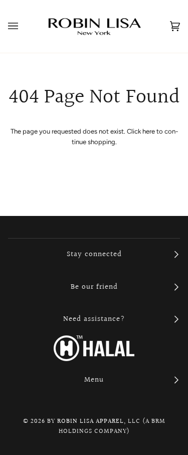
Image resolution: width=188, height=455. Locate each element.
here (148, 131)
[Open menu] (23, 26)
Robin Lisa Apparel (90, 421)
